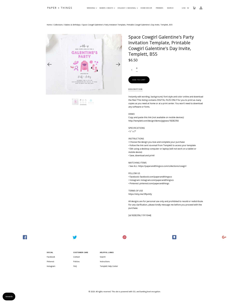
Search (103, 257)
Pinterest (50, 261)
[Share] (25, 237)
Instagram (51, 266)
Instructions (105, 261)
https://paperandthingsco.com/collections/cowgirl (162, 166)
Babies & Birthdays (72, 24)
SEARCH (170, 8)
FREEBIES (159, 8)
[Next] (118, 64)
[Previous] (50, 64)
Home (49, 24)
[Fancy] (174, 237)
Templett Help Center (109, 266)
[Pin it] (124, 237)
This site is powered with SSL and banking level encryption (136, 291)
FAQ (75, 266)
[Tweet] (75, 237)
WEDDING (91, 8)
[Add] (224, 237)
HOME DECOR (146, 8)
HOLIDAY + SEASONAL (127, 8)
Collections (58, 24)
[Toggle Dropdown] (96, 8)
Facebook (51, 257)
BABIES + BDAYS (106, 8)
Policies (76, 261)
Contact (76, 257)
